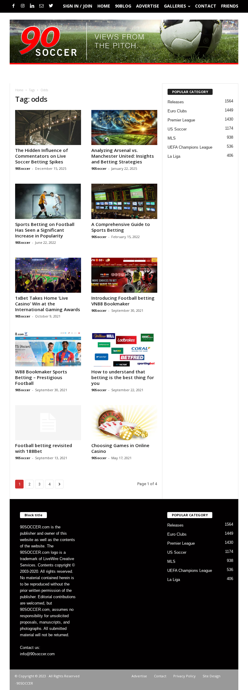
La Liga (174, 156)
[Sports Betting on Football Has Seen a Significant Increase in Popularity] (48, 201)
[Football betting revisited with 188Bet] (48, 422)
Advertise (147, 6)
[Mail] (41, 6)
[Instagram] (22, 6)
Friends (229, 6)
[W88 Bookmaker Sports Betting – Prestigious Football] (48, 348)
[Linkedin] (32, 6)
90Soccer (22, 168)
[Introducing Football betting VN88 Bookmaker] (124, 275)
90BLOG (123, 6)
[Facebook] (13, 6)
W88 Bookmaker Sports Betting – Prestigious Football (41, 377)
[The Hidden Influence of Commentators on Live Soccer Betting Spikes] (48, 127)
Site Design (211, 676)
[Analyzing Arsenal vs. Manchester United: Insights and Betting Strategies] (124, 127)
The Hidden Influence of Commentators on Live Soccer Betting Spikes (41, 156)
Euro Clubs (177, 111)
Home (103, 6)
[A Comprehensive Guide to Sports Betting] (124, 201)
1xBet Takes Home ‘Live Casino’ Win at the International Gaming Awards (47, 303)
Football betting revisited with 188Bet (43, 448)
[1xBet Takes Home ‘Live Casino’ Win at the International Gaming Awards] (48, 275)
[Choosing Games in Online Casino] (124, 422)
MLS (172, 138)
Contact (205, 6)
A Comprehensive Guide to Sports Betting (120, 227)
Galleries (175, 6)
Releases (176, 102)
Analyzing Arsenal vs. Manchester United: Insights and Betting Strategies (122, 156)
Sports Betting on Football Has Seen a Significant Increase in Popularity (44, 230)
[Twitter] (50, 6)
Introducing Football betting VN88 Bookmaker (123, 301)
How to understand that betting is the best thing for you (122, 377)
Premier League (181, 120)
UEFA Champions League (190, 147)
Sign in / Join (77, 6)
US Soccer (177, 129)
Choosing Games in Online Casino (120, 448)
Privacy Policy (184, 676)
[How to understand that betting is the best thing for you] (124, 348)
